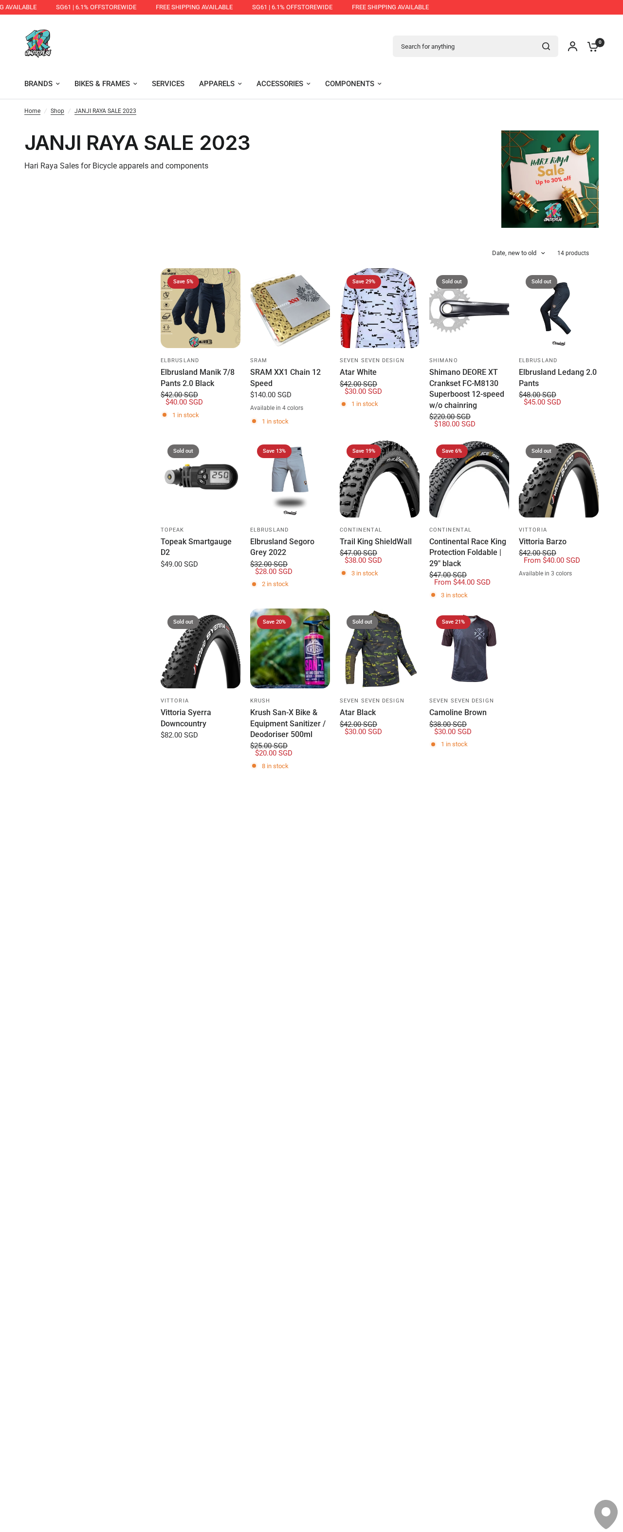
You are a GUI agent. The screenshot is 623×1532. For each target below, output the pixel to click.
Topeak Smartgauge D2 (196, 547)
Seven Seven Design (372, 360)
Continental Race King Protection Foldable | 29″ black (467, 552)
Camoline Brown (458, 712)
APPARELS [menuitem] (217, 83)
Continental (361, 530)
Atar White (358, 372)
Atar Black (358, 712)
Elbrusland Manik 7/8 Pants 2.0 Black (198, 378)
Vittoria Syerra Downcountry (186, 718)
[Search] (546, 46)
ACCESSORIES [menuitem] (280, 83)
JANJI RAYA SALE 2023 (105, 111)
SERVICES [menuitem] (168, 83)
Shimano (443, 360)
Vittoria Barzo (543, 541)
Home (32, 111)
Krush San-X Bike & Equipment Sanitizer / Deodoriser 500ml (288, 723)
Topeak (172, 530)
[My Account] (572, 46)
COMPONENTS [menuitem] (349, 83)
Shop (57, 111)
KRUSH (260, 701)
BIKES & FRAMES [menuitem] (102, 83)
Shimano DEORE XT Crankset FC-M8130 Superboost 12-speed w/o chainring (466, 388)
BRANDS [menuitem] (38, 83)
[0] (590, 46)
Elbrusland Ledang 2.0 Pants (558, 378)
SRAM (258, 360)
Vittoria (533, 530)
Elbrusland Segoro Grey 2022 (282, 547)
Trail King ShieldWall (376, 541)
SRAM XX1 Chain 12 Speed (285, 378)
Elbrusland (180, 360)
